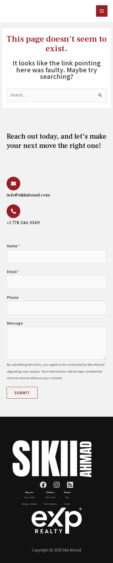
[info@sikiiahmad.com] (13, 183)
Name (13, 245)
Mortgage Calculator (29, 504)
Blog (67, 497)
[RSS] (70, 484)
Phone (12, 297)
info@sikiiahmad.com (28, 195)
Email (13, 271)
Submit (22, 392)
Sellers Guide (50, 497)
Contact (67, 504)
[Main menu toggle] (102, 11)
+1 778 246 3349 (23, 222)
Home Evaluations (50, 504)
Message (15, 323)
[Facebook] (43, 484)
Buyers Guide (29, 497)
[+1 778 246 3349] (13, 211)
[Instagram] (56, 484)
